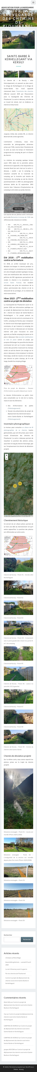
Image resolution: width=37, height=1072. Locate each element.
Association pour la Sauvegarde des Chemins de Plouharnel (17, 8)
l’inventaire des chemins (24, 91)
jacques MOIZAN (9, 1049)
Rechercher (8, 935)
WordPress (29, 1067)
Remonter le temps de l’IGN (20, 217)
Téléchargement (14, 408)
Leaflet (6, 515)
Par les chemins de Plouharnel (15, 973)
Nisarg (21, 1069)
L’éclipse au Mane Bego (13, 958)
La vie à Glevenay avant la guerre (16, 969)
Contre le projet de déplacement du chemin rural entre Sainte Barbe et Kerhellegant (17, 980)
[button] (15, 486)
